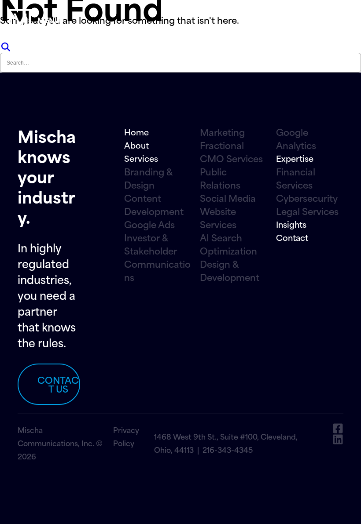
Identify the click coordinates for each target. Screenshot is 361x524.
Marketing (222, 131)
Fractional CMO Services (231, 151)
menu (48, 19)
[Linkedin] (337, 439)
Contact (292, 237)
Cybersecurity (307, 197)
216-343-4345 (228, 449)
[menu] (20, 20)
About (136, 144)
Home (136, 131)
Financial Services (295, 178)
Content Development (154, 204)
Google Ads (149, 224)
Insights (291, 224)
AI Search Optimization (228, 244)
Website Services (218, 217)
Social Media (228, 197)
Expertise (294, 158)
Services (141, 158)
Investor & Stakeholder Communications (157, 257)
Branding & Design (148, 178)
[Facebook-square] (337, 428)
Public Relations (220, 178)
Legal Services (307, 211)
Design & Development (229, 270)
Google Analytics (296, 138)
